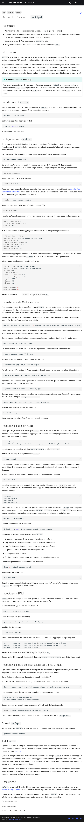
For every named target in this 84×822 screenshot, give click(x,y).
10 (28, 3)
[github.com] (73, 818)
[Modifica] (81, 13)
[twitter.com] (69, 818)
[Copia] (80, 115)
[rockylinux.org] (81, 818)
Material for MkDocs (15, 819)
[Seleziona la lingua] (76, 2)
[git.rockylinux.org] (77, 818)
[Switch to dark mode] (70, 2)
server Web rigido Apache (12, 790)
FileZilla (18, 751)
